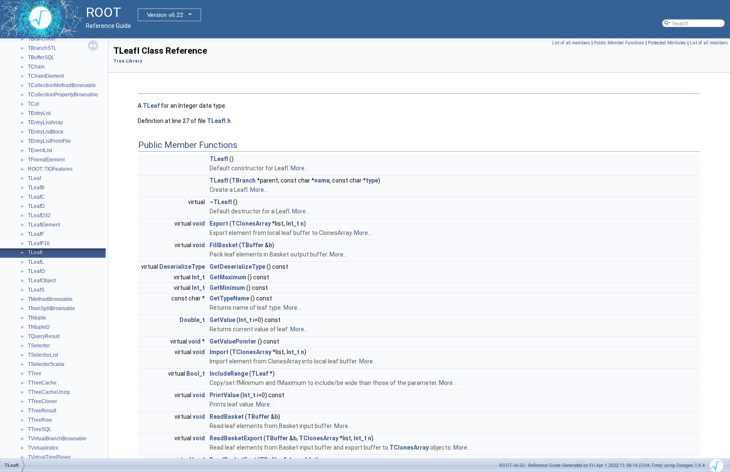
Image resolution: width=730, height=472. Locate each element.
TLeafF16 (39, 243)
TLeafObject (42, 281)
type (372, 180)
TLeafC (36, 197)
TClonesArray (251, 223)
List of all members (571, 43)
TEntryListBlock (45, 132)
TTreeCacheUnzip (49, 392)
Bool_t (195, 373)
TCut (33, 104)
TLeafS (36, 290)
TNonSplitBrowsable (51, 308)
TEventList (40, 150)
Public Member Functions (619, 43)
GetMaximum (228, 277)
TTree (34, 374)
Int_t (292, 223)
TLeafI (35, 253)
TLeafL (36, 262)
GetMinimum (227, 287)
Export (219, 223)
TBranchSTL (42, 48)
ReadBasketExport (236, 438)
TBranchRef (41, 39)
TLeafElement (44, 225)
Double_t (192, 319)
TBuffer (252, 245)
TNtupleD (39, 327)
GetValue (222, 319)
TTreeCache (42, 383)
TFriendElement (46, 160)
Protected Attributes (667, 43)
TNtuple (37, 318)
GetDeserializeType (237, 266)
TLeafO (36, 271)
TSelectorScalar (46, 364)
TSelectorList (43, 355)
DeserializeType (182, 266)
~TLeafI (221, 202)
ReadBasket (227, 416)
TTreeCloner (42, 401)
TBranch (244, 180)
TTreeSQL (40, 429)
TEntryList (39, 113)
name (322, 180)
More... (299, 168)
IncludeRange (229, 373)
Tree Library (127, 61)
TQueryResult (44, 336)
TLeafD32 (39, 215)
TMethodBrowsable (50, 299)
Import (219, 352)
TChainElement (46, 76)
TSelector (39, 346)
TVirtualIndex (43, 448)
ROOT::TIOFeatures (50, 169)
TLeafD (36, 206)
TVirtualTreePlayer (49, 457)
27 (185, 120)
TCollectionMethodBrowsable (62, 85)
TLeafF (36, 234)
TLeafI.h (219, 120)
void (199, 223)
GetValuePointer (233, 341)
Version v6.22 (165, 14)
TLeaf (34, 178)
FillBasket (224, 245)
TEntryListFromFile (49, 141)
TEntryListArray (45, 123)
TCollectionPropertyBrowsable (63, 95)
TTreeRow (40, 420)
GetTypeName (229, 298)
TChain (36, 67)
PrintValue (224, 395)
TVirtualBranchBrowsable (57, 439)
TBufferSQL (41, 57)
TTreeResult (42, 411)
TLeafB (36, 188)
